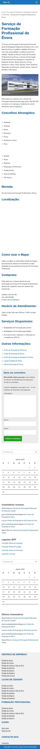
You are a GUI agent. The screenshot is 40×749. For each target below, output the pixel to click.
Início (3, 12)
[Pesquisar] (36, 2)
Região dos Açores (8, 676)
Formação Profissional (14, 12)
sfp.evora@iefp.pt (16, 106)
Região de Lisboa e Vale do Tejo (13, 665)
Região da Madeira (8, 673)
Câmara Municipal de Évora (13, 364)
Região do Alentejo (8, 668)
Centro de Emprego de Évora (14, 354)
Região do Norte (7, 660)
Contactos (5, 743)
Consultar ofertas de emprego (12, 543)
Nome (6, 420)
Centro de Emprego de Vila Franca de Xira (22, 520)
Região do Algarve (8, 670)
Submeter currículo (8, 554)
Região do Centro (8, 663)
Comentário (8, 393)
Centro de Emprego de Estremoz (15, 350)
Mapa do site (6, 731)
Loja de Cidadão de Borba (13, 361)
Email (6, 428)
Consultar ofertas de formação (12, 550)
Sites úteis (5, 728)
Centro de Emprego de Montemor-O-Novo (18, 357)
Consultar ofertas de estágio (11, 547)
